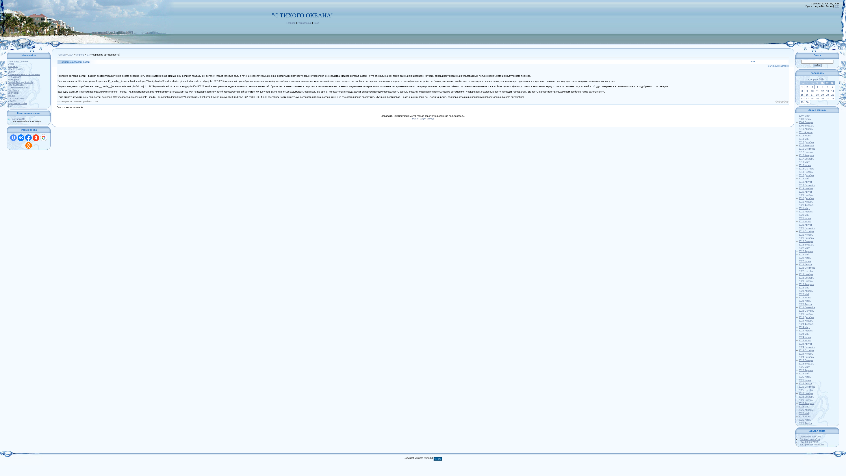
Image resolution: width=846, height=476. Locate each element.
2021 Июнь (805, 218)
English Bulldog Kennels (20, 82)
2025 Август (805, 383)
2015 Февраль (806, 145)
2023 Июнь (805, 297)
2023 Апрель (806, 291)
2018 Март (804, 162)
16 (807, 94)
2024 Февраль (806, 324)
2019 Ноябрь (806, 188)
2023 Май (804, 294)
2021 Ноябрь (806, 234)
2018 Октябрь (806, 168)
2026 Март (804, 406)
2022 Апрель (806, 251)
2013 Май (804, 139)
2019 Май (804, 178)
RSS (837, 6)
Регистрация (304, 23)
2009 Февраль (806, 125)
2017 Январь (806, 152)
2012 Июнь (805, 135)
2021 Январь (806, 201)
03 (88, 54)
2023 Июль (805, 300)
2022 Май (804, 254)
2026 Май (804, 413)
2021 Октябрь (806, 231)
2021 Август (805, 224)
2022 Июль (805, 261)
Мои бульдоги (15, 69)
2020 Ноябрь (806, 195)
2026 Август (805, 423)
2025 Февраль (806, 363)
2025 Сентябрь (807, 386)
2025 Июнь (805, 377)
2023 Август (805, 304)
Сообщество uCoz (810, 439)
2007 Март (804, 115)
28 (832, 98)
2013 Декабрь (806, 142)
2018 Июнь (805, 165)
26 (822, 98)
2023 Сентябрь (807, 307)
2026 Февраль (806, 403)
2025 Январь (806, 360)
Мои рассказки (16, 85)
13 (827, 91)
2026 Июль (805, 419)
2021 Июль (805, 221)
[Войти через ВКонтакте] (21, 137)
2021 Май (804, 215)
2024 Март (804, 327)
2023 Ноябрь (806, 314)
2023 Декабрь (806, 317)
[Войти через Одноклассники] (28, 145)
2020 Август (805, 191)
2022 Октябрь (806, 271)
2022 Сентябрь (807, 267)
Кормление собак (17, 103)
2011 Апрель (806, 132)
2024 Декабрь (806, 357)
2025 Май (804, 373)
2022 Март (804, 248)
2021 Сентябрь (807, 228)
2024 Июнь (805, 337)
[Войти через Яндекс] (36, 137)
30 (807, 102)
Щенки (11, 71)
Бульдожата (14, 77)
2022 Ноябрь (806, 274)
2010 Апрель (806, 129)
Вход (316, 23)
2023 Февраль (806, 284)
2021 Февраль (806, 205)
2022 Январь (806, 241)
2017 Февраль (806, 155)
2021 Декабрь (806, 238)
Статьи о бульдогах (19, 87)
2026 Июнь (805, 416)
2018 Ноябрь (806, 172)
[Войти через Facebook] (28, 137)
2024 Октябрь (806, 350)
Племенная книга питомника (24, 74)
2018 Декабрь (806, 175)
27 (827, 98)
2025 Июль (805, 380)
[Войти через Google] (43, 137)
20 (827, 94)
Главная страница (18, 61)
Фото (10, 106)
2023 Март (804, 287)
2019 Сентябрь (807, 185)
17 (812, 94)
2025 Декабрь (806, 396)
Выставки (13, 92)
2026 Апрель (806, 410)
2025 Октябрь (806, 390)
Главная (290, 23)
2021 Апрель (806, 211)
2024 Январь (806, 320)
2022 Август (805, 264)
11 (817, 91)
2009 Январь (806, 122)
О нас (11, 63)
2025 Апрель (806, 370)
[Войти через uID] (13, 137)
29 (802, 102)
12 (822, 91)
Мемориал (13, 79)
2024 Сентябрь (807, 347)
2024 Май (804, 334)
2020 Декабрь (806, 198)
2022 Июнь (805, 258)
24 (812, 98)
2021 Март (804, 208)
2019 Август (805, 181)
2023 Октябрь (806, 310)
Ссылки (12, 100)
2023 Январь (806, 281)
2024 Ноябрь (806, 353)
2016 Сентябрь (807, 148)
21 (832, 94)
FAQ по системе (809, 442)
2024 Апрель (806, 330)
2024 (71, 54)
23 (807, 98)
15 (802, 94)
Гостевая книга (16, 98)
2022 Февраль (806, 244)
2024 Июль (805, 340)
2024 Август (805, 343)
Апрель (80, 54)
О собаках (13, 90)
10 (812, 91)
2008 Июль (805, 119)
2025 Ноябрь (806, 393)
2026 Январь (806, 400)
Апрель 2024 (817, 79)
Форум (11, 95)
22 (802, 98)
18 (817, 94)
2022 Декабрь (806, 277)
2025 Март (804, 367)
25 (817, 98)
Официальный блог (811, 436)
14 (832, 91)
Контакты (13, 66)
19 (822, 94)
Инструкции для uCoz (812, 444)
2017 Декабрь (806, 158)
